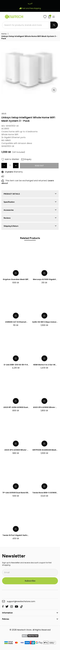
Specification (9, 202)
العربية (30, 3)
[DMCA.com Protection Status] (30, 636)
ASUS (4, 113)
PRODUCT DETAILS (12, 194)
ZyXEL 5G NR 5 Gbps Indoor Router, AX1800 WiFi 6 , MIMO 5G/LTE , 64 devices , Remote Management (44, 322)
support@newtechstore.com (21, 601)
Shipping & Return (11, 226)
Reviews (7, 218)
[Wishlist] (45, 17)
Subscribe (30, 580)
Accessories (9, 210)
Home (3, 34)
